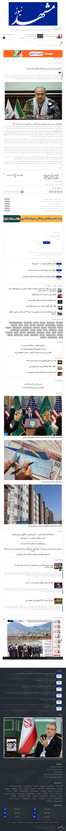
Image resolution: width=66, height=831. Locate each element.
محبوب (59, 286)
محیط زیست (34, 335)
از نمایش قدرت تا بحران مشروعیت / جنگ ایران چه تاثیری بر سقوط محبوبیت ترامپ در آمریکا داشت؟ (33, 550)
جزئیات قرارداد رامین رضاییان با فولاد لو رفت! (50, 35)
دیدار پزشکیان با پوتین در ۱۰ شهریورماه (44, 264)
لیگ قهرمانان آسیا (51, 335)
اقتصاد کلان (40, 325)
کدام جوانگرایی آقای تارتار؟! (55, 204)
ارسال (5, 60)
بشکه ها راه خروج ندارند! (48, 699)
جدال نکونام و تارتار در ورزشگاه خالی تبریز (52, 206)
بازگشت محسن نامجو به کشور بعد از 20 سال (39, 583)
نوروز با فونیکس (58, 772)
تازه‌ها (54, 286)
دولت (61, 330)
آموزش (43, 322)
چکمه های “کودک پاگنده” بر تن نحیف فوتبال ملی (41, 306)
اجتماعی (36, 322)
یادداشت (44, 337)
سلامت (33, 330)
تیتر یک (44, 327)
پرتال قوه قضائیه (20, 822)
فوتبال (16, 332)
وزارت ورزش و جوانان (49, 184)
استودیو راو (14, 822)
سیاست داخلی (15, 330)
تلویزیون (60, 327)
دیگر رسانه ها (53, 330)
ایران (21, 325)
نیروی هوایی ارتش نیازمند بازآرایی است (33, 544)
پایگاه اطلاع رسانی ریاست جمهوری (41, 822)
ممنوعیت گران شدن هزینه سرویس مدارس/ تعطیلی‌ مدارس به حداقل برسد (51, 175)
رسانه (46, 330)
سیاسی (60, 332)
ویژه (61, 337)
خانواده (8, 327)
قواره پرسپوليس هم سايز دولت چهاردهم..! (52, 211)
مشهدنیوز (56, 131)
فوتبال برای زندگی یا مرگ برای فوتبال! (43, 294)
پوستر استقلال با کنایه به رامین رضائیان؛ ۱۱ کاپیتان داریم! (31, 36)
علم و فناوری (41, 332)
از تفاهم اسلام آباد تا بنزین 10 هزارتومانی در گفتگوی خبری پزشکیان (33, 535)
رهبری (39, 330)
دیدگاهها (49, 286)
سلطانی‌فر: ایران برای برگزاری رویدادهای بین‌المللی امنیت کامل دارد (43, 69)
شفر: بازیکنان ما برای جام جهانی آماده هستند (42, 300)
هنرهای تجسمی (18, 335)
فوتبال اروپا (9, 332)
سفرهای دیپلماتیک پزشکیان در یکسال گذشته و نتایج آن (39, 277)
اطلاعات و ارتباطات (51, 325)
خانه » (60, 62)
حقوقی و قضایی (27, 327)
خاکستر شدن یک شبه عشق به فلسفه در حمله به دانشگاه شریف (33, 353)
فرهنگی (23, 332)
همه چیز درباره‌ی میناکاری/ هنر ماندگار (53, 777)
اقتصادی (33, 325)
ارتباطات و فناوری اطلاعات (16, 322)
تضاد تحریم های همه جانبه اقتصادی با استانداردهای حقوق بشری (42, 437)
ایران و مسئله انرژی (50, 706)
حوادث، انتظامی (17, 327)
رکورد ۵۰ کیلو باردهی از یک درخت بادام (53, 774)
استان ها (60, 325)
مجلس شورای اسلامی (29, 822)
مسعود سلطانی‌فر (58, 184)
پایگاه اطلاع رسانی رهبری (54, 822)
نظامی (27, 335)
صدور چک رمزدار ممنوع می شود (52, 482)
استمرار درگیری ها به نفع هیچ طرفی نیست (33, 349)
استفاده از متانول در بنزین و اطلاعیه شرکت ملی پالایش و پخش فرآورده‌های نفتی (31, 693)
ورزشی (57, 62)
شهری (48, 332)
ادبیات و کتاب (28, 322)
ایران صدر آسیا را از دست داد (15, 175)
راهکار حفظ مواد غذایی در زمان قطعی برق (42, 366)
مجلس (42, 335)
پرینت (11, 60)
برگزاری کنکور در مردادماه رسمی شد (33, 345)
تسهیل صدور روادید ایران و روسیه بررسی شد (42, 270)
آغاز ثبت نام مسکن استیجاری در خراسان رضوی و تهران (45, 526)
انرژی (27, 325)
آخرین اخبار (59, 322)
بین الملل (14, 325)
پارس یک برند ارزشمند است (33, 384)
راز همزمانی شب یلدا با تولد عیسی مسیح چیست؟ (41, 372)
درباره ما (8, 822)
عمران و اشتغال (31, 332)
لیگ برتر (60, 335)
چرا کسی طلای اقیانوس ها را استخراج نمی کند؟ (41, 361)
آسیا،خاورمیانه (51, 322)
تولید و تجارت (52, 327)
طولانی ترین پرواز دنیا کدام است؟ (33, 388)
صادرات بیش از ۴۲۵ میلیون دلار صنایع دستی (47, 45)
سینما (54, 332)
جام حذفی (36, 327)
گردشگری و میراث (53, 337)
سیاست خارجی (25, 330)
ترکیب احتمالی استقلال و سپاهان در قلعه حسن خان (50, 208)
